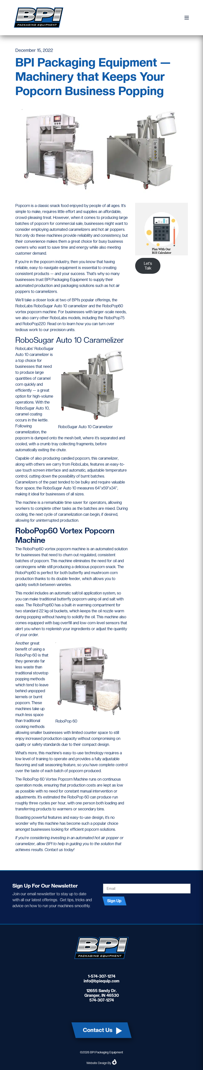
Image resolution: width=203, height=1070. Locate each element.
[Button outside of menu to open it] (185, 17)
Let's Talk (148, 266)
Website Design (96, 1063)
